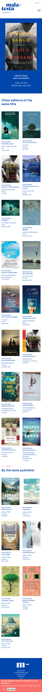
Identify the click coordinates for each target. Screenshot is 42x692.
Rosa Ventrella (6, 598)
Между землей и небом (10, 187)
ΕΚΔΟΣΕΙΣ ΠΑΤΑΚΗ (28, 191)
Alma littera (5, 512)
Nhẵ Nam (25, 145)
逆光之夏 (25, 229)
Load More (8, 466)
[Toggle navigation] (39, 10)
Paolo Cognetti (6, 507)
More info (37, 685)
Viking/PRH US (27, 359)
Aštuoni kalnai (7, 641)
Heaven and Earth (29, 356)
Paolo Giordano (21, 78)
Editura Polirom (7, 452)
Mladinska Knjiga (7, 363)
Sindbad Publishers (8, 189)
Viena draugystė (28, 552)
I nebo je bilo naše (29, 318)
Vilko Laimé (5, 554)
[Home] (11, 6)
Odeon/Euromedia (28, 408)
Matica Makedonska (8, 275)
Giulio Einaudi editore (9, 146)
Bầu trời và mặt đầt (29, 142)
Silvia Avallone (27, 550)
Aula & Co (4, 320)
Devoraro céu (27, 273)
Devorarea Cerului (8, 450)
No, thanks (11, 689)
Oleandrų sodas (7, 600)
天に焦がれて (5, 220)
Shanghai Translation (30, 232)
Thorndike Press (7, 408)
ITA (36, 3)
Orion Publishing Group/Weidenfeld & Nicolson (29, 454)
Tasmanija (26, 509)
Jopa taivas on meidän (9, 317)
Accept (4, 689)
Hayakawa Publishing (8, 223)
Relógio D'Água (27, 276)
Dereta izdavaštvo (28, 321)
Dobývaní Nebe (27, 405)
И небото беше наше (9, 272)
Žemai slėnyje (6, 509)
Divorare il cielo (7, 144)
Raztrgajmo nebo (8, 360)
